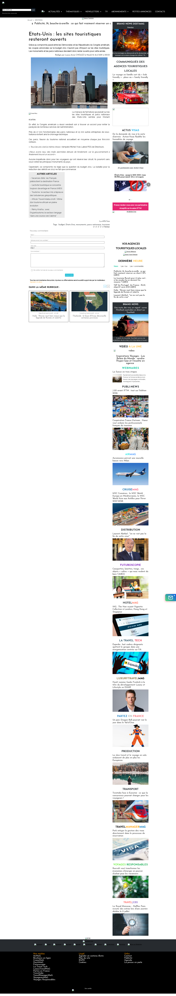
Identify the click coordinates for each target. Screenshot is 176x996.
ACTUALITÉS (55, 12)
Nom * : (33, 235)
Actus (130, 130)
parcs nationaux (94, 225)
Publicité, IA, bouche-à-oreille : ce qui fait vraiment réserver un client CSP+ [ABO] (58, 23)
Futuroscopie (130, 565)
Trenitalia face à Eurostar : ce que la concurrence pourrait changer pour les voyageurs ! (130, 795)
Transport (130, 789)
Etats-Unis (70, 225)
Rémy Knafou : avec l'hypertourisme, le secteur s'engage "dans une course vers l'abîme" (45, 212)
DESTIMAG (39, 20)
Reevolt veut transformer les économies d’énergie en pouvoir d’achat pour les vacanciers (128, 871)
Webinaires (130, 368)
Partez (130, 716)
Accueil (30, 20)
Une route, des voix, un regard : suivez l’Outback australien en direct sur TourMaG (130, 310)
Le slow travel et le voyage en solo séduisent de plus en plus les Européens (130, 757)
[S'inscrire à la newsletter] (170, 597)
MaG (130, 678)
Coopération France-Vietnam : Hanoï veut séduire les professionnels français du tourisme (130, 423)
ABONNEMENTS (120, 12)
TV (106, 12)
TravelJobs (38, 973)
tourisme (106, 225)
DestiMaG (38, 962)
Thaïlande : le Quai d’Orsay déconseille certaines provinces (89, 317)
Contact (128, 956)
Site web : (34, 246)
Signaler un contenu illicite (91, 956)
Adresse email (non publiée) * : (40, 240)
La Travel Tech (40, 967)
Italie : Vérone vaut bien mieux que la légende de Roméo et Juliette (48, 317)
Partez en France (41, 971)
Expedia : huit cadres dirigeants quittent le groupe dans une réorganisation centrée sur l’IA (128, 647)
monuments (81, 225)
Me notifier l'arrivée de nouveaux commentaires (48, 270)
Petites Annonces (141, 12)
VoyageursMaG (40, 977)
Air (130, 454)
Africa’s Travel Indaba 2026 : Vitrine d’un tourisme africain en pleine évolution (46, 202)
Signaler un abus (36, 282)
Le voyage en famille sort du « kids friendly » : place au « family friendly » (130, 77)
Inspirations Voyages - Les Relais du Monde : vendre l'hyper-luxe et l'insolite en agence (130, 360)
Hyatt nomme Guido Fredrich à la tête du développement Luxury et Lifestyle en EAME (129, 685)
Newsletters (93, 12)
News (116, 266)
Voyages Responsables (44, 980)
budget (62, 225)
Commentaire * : (36, 251)
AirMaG (37, 956)
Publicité (128, 958)
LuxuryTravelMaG (41, 969)
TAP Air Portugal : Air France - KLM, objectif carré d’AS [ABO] (130, 286)
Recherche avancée (9, 13)
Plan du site (84, 958)
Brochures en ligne (42, 958)
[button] (112, 184)
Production (131, 751)
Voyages (130, 864)
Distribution (130, 530)
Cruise (130, 489)
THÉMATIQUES (74, 12)
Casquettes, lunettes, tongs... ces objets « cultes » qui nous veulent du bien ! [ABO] (130, 571)
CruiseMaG (38, 960)
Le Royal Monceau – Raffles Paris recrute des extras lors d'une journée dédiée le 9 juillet (130, 909)
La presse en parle (133, 962)
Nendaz (130, 27)
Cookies (82, 962)
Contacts (160, 12)
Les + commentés (137, 266)
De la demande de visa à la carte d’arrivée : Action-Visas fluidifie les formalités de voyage (129, 136)
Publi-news (130, 386)
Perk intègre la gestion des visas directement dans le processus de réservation (129, 833)
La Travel (130, 640)
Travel (130, 827)
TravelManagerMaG (43, 975)
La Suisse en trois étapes (125, 372)
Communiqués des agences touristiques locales (130, 66)
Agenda (128, 960)
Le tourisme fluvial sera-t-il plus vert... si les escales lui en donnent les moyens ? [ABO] (130, 280)
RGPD (82, 960)
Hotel (130, 603)
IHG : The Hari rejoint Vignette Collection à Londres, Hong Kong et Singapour (130, 609)
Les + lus (124, 266)
